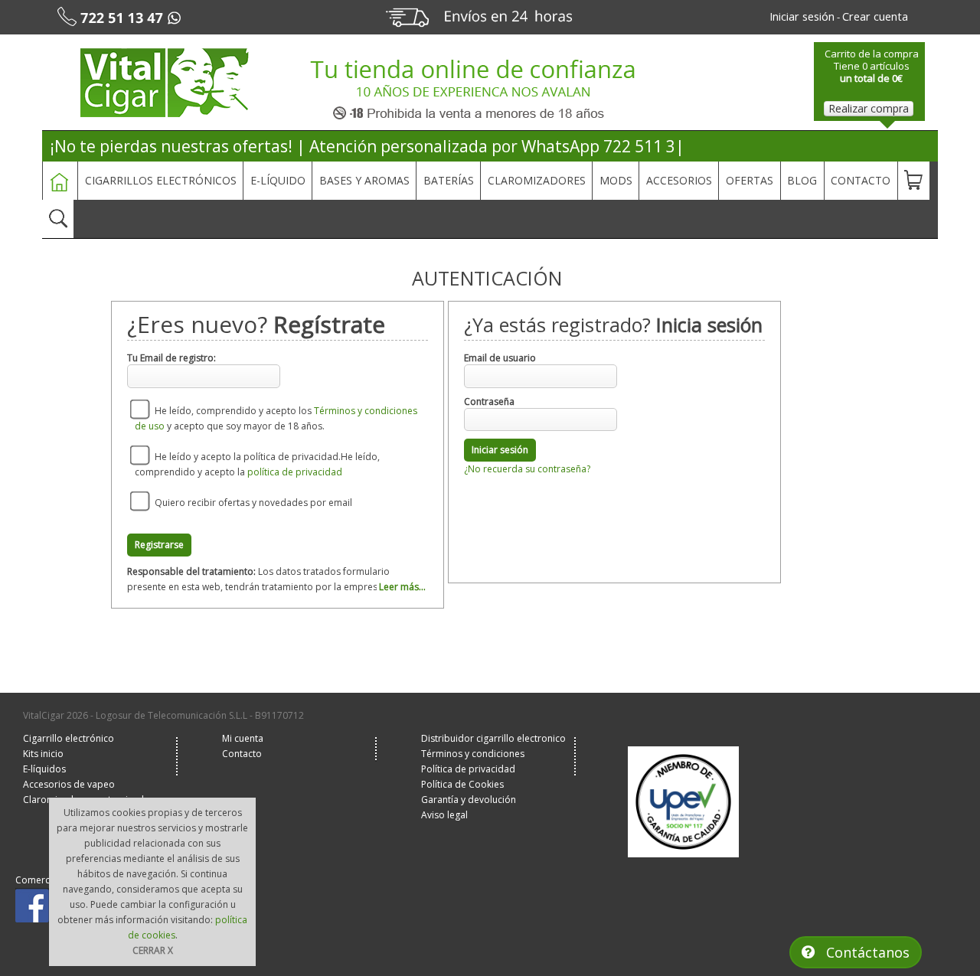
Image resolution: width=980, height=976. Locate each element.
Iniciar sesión (500, 449)
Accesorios (679, 180)
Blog (802, 180)
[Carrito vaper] (913, 181)
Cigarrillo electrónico (68, 738)
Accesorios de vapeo (69, 784)
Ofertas (749, 180)
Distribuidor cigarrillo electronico (493, 738)
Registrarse (159, 544)
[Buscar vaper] (58, 219)
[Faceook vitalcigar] (33, 903)
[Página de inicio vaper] (167, 82)
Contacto (860, 180)
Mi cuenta (242, 738)
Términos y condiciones (472, 753)
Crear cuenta (875, 16)
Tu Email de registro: (171, 357)
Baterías (448, 180)
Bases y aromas (364, 180)
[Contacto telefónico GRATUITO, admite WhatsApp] (140, 16)
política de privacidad (294, 471)
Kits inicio (43, 753)
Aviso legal (444, 814)
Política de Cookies (462, 784)
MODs (615, 180)
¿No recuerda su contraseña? (527, 468)
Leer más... (402, 586)
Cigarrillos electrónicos (161, 180)
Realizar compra (868, 108)
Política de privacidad (468, 768)
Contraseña (489, 401)
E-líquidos (44, 768)
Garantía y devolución (468, 799)
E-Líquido (277, 180)
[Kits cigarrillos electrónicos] (549, 89)
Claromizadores (537, 180)
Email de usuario (500, 357)
